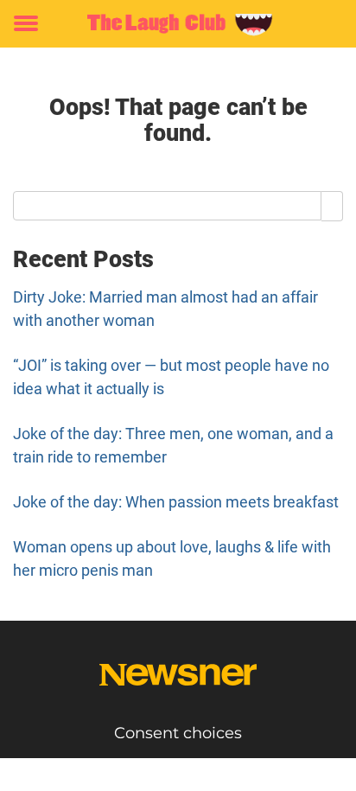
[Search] (332, 205)
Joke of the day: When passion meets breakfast (176, 502)
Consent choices (178, 733)
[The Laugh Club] (177, 24)
